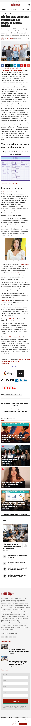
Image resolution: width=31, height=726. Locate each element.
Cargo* (5, 692)
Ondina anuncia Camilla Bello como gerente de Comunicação (13, 483)
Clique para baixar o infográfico (9, 184)
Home (2, 13)
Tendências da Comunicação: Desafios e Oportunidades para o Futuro (17, 576)
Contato (17, 717)
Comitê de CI (22, 716)
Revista (14, 716)
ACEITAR (23, 724)
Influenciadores (14, 9)
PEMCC (19, 394)
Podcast (8, 716)
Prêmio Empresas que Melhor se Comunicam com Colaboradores (15, 361)
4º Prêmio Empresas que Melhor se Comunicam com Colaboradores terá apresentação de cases (13, 505)
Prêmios (3, 9)
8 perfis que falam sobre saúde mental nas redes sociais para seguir (17, 569)
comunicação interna (10, 394)
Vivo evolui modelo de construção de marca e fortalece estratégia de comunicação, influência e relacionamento (13, 459)
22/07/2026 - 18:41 (6, 508)
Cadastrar (15, 701)
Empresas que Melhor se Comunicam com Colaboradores (13, 424)
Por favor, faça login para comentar (15, 514)
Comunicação (8, 13)
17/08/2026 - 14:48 (6, 463)
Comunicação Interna (17, 13)
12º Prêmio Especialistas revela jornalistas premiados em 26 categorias (12, 546)
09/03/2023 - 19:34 (17, 38)
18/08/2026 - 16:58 (6, 441)
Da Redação (10, 38)
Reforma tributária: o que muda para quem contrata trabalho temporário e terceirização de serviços (18, 663)
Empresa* (5, 686)
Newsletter (3, 717)
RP (3, 446)
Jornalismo (25, 9)
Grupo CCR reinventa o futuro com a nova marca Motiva (17, 556)
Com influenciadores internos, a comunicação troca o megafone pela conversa (13, 437)
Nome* (5, 674)
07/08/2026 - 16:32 (6, 486)
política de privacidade (12, 724)
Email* (5, 680)
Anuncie (10, 717)
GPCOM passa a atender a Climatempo (17, 562)
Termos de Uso (24, 717)
